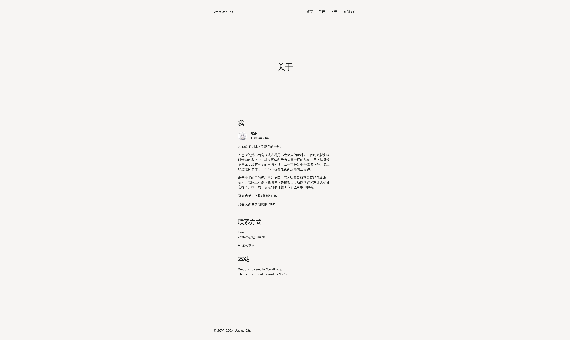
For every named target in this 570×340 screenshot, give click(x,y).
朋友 (261, 204)
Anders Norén (277, 274)
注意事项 (248, 245)
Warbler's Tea (223, 12)
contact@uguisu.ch (251, 237)
